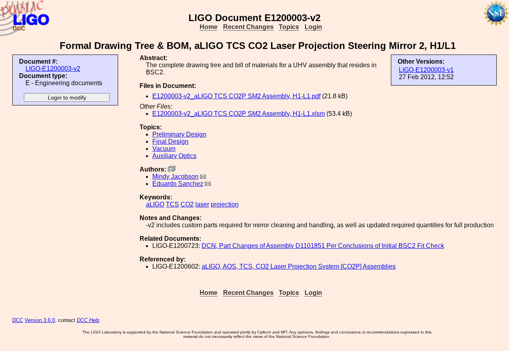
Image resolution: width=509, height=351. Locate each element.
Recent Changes (248, 26)
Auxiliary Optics (174, 155)
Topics (289, 26)
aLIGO (155, 204)
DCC (17, 320)
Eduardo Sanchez (177, 183)
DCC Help (88, 320)
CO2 (187, 204)
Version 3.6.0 (40, 320)
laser (202, 204)
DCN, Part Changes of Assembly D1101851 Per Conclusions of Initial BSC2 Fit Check (323, 245)
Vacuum (163, 148)
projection (225, 204)
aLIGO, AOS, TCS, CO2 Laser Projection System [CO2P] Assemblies (299, 266)
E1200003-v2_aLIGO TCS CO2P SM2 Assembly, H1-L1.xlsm (238, 113)
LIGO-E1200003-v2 (52, 68)
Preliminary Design (179, 134)
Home (209, 26)
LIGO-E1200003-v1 (426, 69)
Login (313, 26)
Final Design (170, 141)
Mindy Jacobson (175, 176)
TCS (172, 204)
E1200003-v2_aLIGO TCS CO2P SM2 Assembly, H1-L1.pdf (236, 96)
